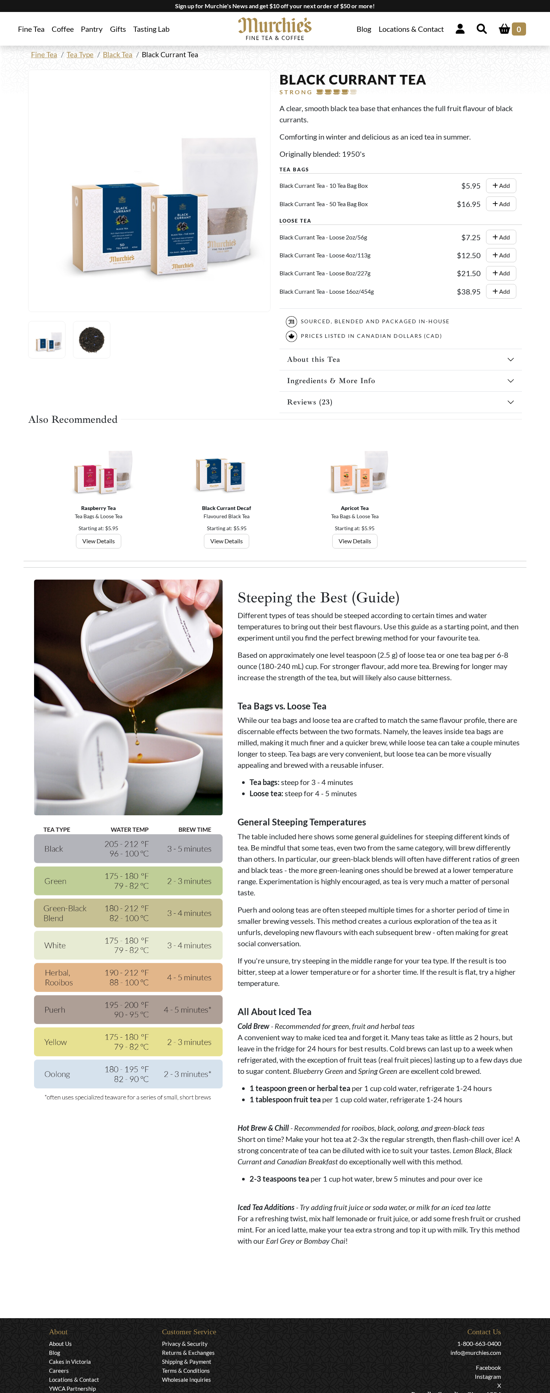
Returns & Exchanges (188, 1352)
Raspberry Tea (98, 508)
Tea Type (80, 54)
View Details (98, 540)
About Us (60, 1343)
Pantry (92, 28)
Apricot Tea (355, 508)
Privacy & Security (185, 1343)
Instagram (488, 1376)
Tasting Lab (151, 28)
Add (504, 185)
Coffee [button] (63, 28)
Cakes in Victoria (70, 1361)
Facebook (488, 1367)
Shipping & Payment (186, 1361)
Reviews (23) (310, 402)
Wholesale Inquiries (186, 1379)
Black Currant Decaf (226, 508)
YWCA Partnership (72, 1388)
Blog (364, 28)
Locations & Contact (411, 28)
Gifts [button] (118, 28)
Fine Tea (44, 54)
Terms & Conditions (186, 1370)
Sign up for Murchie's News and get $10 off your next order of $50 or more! (275, 5)
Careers (59, 1370)
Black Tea (117, 54)
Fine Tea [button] (31, 28)
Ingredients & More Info (331, 380)
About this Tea (313, 359)
